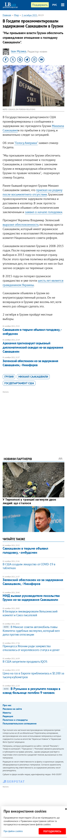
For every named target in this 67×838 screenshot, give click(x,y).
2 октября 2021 (29, 15)
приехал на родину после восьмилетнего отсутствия (32, 192)
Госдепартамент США (19, 383)
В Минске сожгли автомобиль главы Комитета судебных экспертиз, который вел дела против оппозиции (31, 631)
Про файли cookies (13, 831)
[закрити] (66, 809)
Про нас (7, 705)
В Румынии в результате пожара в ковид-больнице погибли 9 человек (31, 690)
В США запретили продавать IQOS (25, 661)
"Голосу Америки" (26, 143)
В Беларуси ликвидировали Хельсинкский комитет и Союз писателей (30, 613)
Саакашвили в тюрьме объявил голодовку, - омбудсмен (32, 332)
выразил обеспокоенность (21, 225)
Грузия (9, 376)
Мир (16, 15)
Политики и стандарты (15, 719)
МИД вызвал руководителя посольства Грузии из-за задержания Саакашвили (31, 597)
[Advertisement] (33, 420)
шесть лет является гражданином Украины (33, 282)
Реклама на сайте (12, 708)
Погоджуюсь (52, 831)
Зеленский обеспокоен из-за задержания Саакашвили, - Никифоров (30, 363)
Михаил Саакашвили (33, 376)
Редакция (8, 716)
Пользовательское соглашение (19, 723)
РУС (54, 5)
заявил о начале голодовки (43, 212)
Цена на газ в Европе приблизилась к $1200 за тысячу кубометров (33, 675)
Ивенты (7, 712)
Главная (7, 15)
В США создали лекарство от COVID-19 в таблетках (29, 566)
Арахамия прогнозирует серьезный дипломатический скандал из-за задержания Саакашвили (33, 347)
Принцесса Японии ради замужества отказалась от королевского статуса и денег (31, 648)
